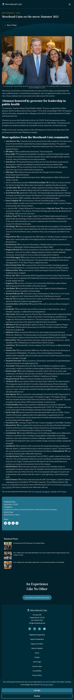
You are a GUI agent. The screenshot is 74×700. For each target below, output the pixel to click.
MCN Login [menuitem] (37, 662)
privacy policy (48, 684)
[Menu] (69, 4)
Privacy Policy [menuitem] (37, 675)
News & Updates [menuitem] (37, 648)
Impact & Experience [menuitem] (37, 639)
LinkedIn (53, 491)
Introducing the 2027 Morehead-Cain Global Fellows (29, 543)
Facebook (37, 491)
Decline (37, 696)
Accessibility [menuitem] (37, 671)
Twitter (63, 491)
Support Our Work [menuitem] (37, 644)
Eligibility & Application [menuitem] (37, 635)
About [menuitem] (37, 653)
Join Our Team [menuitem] (37, 666)
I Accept (37, 690)
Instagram (46, 491)
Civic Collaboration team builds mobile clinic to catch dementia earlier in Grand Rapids (38, 562)
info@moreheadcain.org (37, 623)
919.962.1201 (38, 620)
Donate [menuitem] (37, 657)
